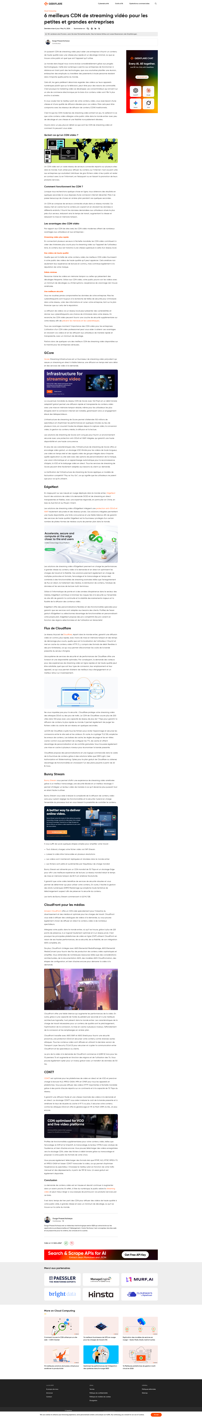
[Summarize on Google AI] (92, 28)
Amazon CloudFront (52, 911)
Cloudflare (67, 635)
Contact (49, 1397)
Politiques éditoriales (149, 1389)
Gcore (47, 359)
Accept (156, 1415)
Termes (92, 1389)
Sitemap (145, 1393)
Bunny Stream (50, 780)
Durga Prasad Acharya (62, 1219)
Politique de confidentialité (99, 1393)
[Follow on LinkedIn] (63, 1221)
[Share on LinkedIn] (95, 28)
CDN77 (47, 1078)
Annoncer (49, 1393)
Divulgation (93, 1400)
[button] (156, 4)
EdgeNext (111, 493)
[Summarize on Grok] (99, 28)
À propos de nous (52, 1389)
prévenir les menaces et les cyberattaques (80, 321)
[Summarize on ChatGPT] (88, 28)
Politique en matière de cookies (100, 1397)
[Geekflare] (53, 4)
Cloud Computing (50, 11)
